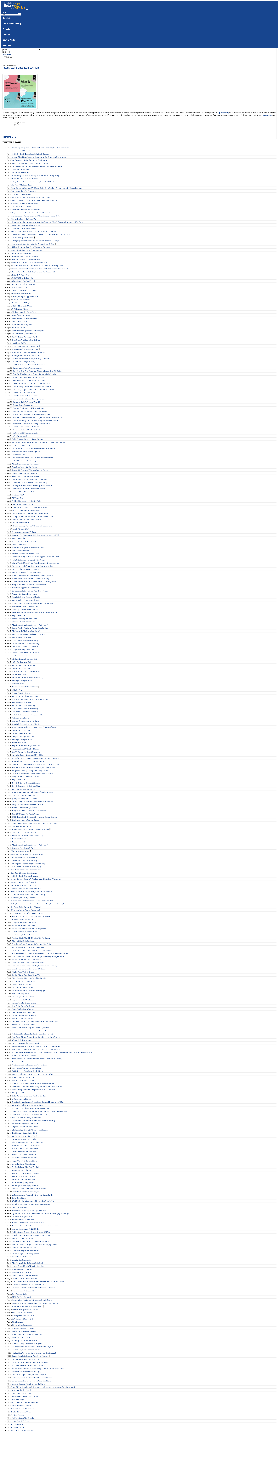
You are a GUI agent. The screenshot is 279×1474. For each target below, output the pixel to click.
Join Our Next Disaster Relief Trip (23, 665)
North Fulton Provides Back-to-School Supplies (28, 1365)
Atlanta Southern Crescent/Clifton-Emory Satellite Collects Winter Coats (36, 879)
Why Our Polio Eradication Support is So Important (30, 411)
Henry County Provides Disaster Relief (25, 1043)
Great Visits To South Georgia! (23, 504)
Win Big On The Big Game (21, 668)
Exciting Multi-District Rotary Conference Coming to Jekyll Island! (35, 823)
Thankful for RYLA (19, 1062)
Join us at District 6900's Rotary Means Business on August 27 (34, 1288)
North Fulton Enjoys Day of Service (25, 396)
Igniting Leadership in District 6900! (24, 618)
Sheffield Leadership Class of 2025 (24, 312)
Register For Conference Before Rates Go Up (27, 677)
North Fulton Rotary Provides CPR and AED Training (30, 578)
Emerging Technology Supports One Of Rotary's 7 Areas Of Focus (35, 1303)
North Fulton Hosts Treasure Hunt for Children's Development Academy (37, 1058)
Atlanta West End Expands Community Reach (27, 1105)
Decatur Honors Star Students (23, 405)
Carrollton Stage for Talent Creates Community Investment (33, 383)
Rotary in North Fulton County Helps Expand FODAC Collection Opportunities (39, 1111)
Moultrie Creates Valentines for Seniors (25, 476)
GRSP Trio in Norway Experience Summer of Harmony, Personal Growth (38, 1281)
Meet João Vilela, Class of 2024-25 (23, 882)
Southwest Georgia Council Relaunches (25, 1250)
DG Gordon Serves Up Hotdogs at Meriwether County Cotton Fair (35, 1021)
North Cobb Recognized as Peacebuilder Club (27, 547)
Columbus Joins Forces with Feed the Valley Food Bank (31, 1381)
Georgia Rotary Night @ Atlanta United (26, 510)
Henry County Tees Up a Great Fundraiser (26, 1068)
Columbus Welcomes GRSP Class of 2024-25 (29, 1284)
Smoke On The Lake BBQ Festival (24, 541)
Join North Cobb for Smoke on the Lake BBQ (29, 380)
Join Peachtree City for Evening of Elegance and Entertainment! (34, 1353)
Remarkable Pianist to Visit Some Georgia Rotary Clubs (31, 1204)
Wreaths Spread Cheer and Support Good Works (28, 947)
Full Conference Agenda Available (24, 333)
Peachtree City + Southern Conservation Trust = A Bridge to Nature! (35, 1226)
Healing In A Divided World (21, 1170)
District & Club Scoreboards (22, 1325)
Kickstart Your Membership (21, 194)
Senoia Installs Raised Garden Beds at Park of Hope (31, 430)
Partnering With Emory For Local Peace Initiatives (30, 507)
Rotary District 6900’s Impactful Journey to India (28, 634)
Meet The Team (17, 1322)
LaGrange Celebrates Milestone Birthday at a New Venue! (32, 485)
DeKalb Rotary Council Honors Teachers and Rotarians (32, 386)
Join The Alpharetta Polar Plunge (23, 1080)
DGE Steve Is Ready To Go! (22, 293)
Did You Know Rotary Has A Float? (24, 1136)
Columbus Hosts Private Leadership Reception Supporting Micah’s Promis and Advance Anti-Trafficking (47, 222)
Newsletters (7, 54)
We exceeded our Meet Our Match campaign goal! (29, 990)
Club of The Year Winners (21, 315)
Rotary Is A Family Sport (20, 275)
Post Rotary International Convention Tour (25, 870)
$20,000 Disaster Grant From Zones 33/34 (26, 975)
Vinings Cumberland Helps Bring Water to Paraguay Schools (33, 1074)
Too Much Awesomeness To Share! (24, 532)
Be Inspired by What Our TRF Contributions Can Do (31, 414)
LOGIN (4, 13)
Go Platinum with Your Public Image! (26, 1192)
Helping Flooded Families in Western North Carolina (30, 628)
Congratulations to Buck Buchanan (24, 922)
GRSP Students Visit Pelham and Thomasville (29, 365)
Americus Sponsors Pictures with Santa (25, 553)
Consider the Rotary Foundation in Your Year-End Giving (32, 944)
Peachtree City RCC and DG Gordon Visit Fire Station (31, 938)
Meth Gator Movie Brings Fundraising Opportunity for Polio (33, 1034)
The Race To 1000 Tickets (21, 1337)
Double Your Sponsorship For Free (24, 1331)
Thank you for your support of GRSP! (25, 296)
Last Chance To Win (19, 343)
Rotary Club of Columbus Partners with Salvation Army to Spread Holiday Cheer (39, 904)
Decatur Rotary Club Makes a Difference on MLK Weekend (32, 603)
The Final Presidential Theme (21, 1412)
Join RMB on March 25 (21, 522)
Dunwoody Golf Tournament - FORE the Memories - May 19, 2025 (35, 535)
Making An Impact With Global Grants (25, 653)
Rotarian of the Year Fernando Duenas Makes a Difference (32, 1300)
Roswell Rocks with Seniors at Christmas (26, 600)
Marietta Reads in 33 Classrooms (24, 392)
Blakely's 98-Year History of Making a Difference (29, 1210)
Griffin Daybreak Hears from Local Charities (27, 439)
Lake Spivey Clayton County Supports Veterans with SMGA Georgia (35, 241)
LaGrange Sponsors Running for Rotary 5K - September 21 (32, 1195)
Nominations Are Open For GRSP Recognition (28, 330)
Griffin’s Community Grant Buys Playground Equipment (30, 247)
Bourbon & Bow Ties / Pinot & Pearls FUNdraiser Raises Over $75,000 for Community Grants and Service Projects (52, 1052)
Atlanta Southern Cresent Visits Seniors (25, 464)
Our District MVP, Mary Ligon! (23, 303)
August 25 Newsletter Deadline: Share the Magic (28, 1384)
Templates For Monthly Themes (23, 1328)
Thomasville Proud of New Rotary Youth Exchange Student (32, 566)
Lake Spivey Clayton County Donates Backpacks (29, 1374)
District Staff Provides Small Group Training (27, 461)
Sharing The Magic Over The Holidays (24, 857)
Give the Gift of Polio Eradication (23, 941)
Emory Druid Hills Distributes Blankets (25, 569)
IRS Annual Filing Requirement (23, 1182)
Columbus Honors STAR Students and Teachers (28, 488)
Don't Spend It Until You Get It (23, 1315)
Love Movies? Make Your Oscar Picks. (25, 646)
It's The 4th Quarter (18, 327)
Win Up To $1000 (18, 1092)
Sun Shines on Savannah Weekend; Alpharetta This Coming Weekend (36, 1049)
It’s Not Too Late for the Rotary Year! (24, 219)
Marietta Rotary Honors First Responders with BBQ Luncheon (33, 1089)
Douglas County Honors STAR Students (27, 519)
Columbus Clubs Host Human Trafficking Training (29, 482)
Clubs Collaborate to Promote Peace (24, 932)
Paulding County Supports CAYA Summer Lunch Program (32, 1346)
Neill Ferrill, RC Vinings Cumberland (24, 897)
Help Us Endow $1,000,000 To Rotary (24, 1402)
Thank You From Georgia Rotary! (24, 290)
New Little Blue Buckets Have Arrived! (25, 1157)
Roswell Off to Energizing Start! (23, 1238)
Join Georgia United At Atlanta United (25, 659)
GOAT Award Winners (20, 309)
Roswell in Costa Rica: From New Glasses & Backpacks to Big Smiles (37, 371)
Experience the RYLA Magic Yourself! (26, 402)
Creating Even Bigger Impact (22, 1216)
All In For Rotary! (18, 683)
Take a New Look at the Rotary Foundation (26, 888)
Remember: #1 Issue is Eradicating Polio (26, 451)
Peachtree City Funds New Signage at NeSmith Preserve (30, 197)
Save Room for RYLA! (20, 1294)
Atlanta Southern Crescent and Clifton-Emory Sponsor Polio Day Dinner (37, 1046)
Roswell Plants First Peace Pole (24, 1291)
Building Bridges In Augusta (21, 637)
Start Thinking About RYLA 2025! (23, 885)
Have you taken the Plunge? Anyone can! (25, 910)
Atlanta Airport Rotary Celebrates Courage (26, 225)
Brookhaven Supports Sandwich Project (25, 587)
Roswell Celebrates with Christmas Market (26, 572)
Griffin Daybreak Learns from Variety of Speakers (29, 1096)
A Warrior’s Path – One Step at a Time (25, 349)
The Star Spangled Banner (20, 851)
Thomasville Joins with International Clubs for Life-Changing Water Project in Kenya (40, 234)
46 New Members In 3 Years (22, 306)
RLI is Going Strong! (19, 1198)
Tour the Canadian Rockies (21, 656)
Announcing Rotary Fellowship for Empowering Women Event (33, 448)
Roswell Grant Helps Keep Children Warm (26, 959)
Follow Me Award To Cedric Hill (23, 284)
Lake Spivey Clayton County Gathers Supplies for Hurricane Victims (36, 1037)
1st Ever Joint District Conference (22, 1409)
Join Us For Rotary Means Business (24, 1164)
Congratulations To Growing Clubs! (24, 1139)
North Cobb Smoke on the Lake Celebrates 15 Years (29, 163)
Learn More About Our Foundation (23, 191)
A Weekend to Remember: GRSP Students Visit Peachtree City (33, 1120)
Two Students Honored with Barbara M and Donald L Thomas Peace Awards (38, 442)
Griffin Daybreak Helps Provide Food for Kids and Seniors (32, 1378)
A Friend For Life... (18, 1415)
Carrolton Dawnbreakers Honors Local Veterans (28, 969)
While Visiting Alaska (19, 1207)
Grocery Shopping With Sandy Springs (25, 1254)
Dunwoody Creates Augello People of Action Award (30, 1362)
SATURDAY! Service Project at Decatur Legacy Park (30, 1027)
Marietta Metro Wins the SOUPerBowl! (26, 427)
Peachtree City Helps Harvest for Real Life (26, 1350)
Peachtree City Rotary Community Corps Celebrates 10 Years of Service (37, 417)
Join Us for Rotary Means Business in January (27, 962)
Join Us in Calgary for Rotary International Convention (30, 1108)
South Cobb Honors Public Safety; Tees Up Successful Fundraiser (34, 200)
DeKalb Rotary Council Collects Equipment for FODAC (31, 1235)
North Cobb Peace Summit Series (23, 981)
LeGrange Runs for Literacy (21, 1099)
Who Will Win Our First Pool (22, 1312)
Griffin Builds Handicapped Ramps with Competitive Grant (31, 891)
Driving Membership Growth (21, 1390)
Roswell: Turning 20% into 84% (22, 237)
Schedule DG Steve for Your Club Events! (25, 209)
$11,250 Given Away (19, 321)
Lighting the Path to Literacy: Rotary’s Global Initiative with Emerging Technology (40, 1213)
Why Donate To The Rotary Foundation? (26, 631)
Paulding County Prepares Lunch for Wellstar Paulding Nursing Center (35, 216)
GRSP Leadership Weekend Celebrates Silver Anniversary (33, 526)
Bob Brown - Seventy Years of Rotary (25, 606)
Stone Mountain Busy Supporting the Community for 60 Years (32, 244)
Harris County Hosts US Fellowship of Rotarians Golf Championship (35, 175)
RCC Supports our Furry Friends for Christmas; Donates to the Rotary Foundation (40, 953)
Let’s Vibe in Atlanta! (19, 436)
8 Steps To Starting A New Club (23, 649)
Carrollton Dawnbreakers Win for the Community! (29, 479)
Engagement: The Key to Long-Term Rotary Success (30, 591)
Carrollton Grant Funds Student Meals (24, 203)
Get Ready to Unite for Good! (22, 445)
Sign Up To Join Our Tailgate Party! (24, 337)
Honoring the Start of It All (21, 454)
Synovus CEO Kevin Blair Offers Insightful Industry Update (32, 575)
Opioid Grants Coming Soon (22, 324)
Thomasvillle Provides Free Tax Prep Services (28, 399)
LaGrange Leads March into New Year (25, 1359)
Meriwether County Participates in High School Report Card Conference (37, 1086)
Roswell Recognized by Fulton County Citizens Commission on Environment (38, 1031)
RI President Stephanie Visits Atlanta (25, 1309)
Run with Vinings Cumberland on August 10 (27, 1343)
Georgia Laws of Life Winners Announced (27, 368)
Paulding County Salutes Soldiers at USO (26, 355)
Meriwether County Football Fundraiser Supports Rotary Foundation (35, 556)
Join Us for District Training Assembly (25, 433)
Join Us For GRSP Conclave (22, 151)
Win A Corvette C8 (17, 1424)
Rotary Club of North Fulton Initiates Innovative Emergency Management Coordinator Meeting (43, 1387)
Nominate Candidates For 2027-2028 (24, 1247)
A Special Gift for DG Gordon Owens (25, 1126)
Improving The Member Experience (24, 1340)
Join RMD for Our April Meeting (23, 362)
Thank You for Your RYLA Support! (24, 228)
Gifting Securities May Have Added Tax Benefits (29, 978)
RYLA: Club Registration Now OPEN (25, 1123)
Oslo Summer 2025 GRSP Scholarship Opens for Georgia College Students (38, 956)
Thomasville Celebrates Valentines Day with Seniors (30, 470)
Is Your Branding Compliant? (22, 1269)
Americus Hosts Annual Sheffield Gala (25, 1229)
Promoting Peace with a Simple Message (26, 259)
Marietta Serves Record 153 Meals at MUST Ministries (31, 916)
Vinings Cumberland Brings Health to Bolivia (28, 377)
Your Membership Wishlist (21, 993)
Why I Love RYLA (18, 615)
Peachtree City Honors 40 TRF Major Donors (28, 408)
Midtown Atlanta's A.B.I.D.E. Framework (26, 1145)
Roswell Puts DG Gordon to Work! (24, 925)
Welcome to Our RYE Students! (23, 1219)
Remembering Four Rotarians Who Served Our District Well (32, 901)
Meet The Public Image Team (21, 185)
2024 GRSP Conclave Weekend (22, 1430)
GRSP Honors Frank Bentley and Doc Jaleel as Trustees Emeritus (34, 612)
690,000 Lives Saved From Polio (23, 1012)
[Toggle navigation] (27, 9)
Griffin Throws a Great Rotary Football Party (27, 1071)
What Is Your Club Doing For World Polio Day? (28, 1142)
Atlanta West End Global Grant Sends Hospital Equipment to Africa (35, 563)
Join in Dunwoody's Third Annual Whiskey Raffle (29, 1065)
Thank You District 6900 (20, 169)
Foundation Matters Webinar (21, 984)
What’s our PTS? (18, 495)
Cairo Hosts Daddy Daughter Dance (24, 467)
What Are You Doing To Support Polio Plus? (27, 1263)
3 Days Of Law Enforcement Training (25, 640)
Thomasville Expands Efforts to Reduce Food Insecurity (31, 1114)
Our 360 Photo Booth (19, 287)
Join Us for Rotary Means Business (24, 1055)
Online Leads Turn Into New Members (25, 1275)
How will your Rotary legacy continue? (25, 1185)
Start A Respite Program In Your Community (27, 250)
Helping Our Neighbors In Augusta (24, 1015)
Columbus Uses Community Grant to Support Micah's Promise (34, 374)
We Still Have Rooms (19, 674)
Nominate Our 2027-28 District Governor (26, 1173)
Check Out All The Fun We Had (23, 281)
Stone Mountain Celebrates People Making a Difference (31, 358)
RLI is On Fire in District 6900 (22, 1297)
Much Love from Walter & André (22, 1418)
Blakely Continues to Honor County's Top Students (30, 513)
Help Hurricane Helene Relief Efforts (24, 1133)
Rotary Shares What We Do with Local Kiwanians (29, 584)
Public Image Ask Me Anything (23, 997)
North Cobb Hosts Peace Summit (23, 1024)
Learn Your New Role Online (21, 1393)
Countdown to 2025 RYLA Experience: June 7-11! (30, 262)
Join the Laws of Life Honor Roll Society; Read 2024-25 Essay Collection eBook (40, 269)
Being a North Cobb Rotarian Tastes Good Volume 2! (30, 1356)
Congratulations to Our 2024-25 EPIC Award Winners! (30, 213)
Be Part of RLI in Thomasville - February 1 (26, 907)
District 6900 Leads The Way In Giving (25, 643)
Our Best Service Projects (21, 299)
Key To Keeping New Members (23, 1018)
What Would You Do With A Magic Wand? (27, 1306)
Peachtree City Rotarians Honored (23, 935)
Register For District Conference (23, 1000)
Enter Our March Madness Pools (23, 492)
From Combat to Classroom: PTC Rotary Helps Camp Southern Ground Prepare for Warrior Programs (46, 188)
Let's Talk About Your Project (22, 1319)
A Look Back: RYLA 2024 (20, 1421)
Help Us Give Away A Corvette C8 (24, 1154)
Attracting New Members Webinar (23, 1176)
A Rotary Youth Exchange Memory (24, 1077)
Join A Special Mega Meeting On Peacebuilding (28, 863)
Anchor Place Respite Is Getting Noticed (26, 346)
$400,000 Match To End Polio (22, 278)
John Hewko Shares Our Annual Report (25, 860)
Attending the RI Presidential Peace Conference (28, 352)
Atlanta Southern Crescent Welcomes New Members (30, 1130)
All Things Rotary (18, 498)
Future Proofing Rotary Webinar (23, 1009)
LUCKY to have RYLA (21, 529)
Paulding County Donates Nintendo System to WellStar (31, 1232)
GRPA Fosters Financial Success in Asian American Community (33, 231)
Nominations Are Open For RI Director (24, 1396)
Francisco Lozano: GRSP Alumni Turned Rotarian (29, 1188)
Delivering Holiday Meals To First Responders (27, 854)
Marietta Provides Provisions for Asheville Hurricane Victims (33, 1083)
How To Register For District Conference (26, 671)
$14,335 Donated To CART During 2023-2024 (28, 1266)
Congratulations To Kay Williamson (24, 318)
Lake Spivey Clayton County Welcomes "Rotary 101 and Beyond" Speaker (37, 166)
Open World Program (18, 1399)
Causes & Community (12, 24)
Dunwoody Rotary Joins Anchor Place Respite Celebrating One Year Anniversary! (40, 148)
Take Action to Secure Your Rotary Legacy (26, 866)
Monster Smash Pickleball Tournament (25, 1148)
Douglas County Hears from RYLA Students (27, 913)
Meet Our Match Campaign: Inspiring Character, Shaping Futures (34, 1244)
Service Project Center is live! (22, 1257)
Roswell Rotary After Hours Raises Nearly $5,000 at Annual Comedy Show (38, 1368)
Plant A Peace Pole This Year (21, 1405)
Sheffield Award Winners (20, 172)
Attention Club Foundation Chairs (23, 1179)
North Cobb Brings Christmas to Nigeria (26, 597)
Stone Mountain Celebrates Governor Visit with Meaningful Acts (34, 581)
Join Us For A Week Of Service (23, 972)
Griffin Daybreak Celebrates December (24, 876)
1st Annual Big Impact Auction (22, 987)
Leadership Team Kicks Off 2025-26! (25, 609)
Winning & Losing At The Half (22, 680)
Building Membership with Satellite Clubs (26, 501)
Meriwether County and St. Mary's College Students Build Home (35, 420)
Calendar (6, 35)
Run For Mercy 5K (18, 538)
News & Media (9, 40)
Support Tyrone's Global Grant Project (25, 1161)
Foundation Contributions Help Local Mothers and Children (32, 457)
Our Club (6, 18)
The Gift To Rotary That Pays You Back (25, 1167)
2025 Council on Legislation (21, 253)
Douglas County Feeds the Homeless (25, 256)
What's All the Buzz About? (21, 1040)
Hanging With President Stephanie (24, 1003)
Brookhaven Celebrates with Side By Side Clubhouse (31, 423)
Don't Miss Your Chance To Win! (23, 622)
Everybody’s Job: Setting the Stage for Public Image (29, 160)
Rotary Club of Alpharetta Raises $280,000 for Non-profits (33, 516)
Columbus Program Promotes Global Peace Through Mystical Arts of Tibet (37, 1102)
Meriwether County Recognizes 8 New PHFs (27, 755)
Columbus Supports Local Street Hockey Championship (31, 1241)
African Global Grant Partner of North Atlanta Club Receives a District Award (39, 157)
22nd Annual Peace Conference (22, 826)
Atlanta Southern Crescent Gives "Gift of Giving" (28, 894)
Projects (6, 29)
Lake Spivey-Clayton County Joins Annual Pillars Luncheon (33, 389)
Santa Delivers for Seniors (20, 550)
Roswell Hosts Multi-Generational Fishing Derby (29, 928)
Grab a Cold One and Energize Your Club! (26, 1117)
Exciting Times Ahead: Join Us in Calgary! (27, 1371)
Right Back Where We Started (22, 919)
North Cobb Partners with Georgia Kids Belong (28, 560)
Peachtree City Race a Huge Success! (24, 594)
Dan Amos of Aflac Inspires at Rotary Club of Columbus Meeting (34, 966)
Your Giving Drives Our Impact (23, 1006)
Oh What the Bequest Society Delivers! (24, 179)
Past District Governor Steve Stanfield (24, 873)
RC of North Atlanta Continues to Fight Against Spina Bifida (33, 1201)
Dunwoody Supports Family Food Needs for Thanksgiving (32, 950)
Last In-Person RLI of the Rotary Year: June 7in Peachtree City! (34, 272)
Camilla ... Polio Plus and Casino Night (25, 473)
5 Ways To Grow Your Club (21, 662)
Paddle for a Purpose (19, 544)
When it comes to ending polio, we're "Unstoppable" (30, 625)
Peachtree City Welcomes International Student (28, 1223)
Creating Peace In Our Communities (24, 1151)
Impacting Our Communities (21, 1260)
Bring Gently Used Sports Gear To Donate (26, 340)
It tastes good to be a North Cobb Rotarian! (27, 1334)
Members (7, 46)
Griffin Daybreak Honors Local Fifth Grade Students (30, 154)
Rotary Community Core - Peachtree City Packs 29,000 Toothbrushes (35, 182)
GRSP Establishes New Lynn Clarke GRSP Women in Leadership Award (37, 265)
